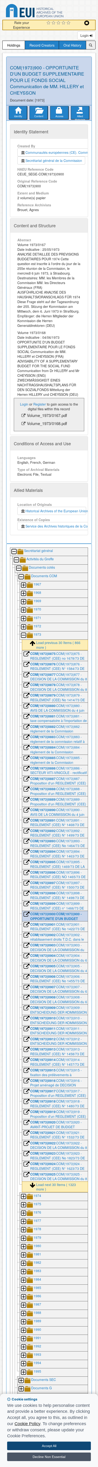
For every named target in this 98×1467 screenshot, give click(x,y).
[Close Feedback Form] (86, 23)
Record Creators (41, 45)
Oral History (72, 45)
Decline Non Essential (49, 1457)
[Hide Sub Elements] (14, 551)
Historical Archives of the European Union (55, 510)
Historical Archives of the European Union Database (48, 11)
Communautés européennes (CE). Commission (60, 152)
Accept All (49, 1446)
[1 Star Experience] (49, 23)
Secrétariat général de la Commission (53, 160)
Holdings (13, 45)
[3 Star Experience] (59, 23)
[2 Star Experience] (54, 23)
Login (85, 35)
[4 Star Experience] (64, 23)
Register (39, 404)
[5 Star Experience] (69, 23)
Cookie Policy (27, 1423)
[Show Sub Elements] (23, 585)
